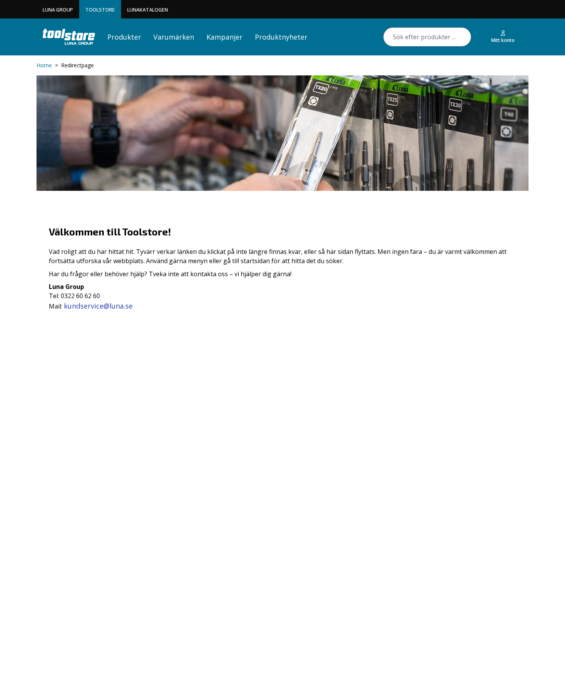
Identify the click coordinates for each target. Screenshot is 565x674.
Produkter (124, 37)
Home (44, 65)
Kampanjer (224, 37)
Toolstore (100, 9)
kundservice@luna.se (98, 305)
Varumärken (173, 37)
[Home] (69, 37)
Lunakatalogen (147, 9)
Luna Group (58, 9)
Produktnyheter (281, 37)
